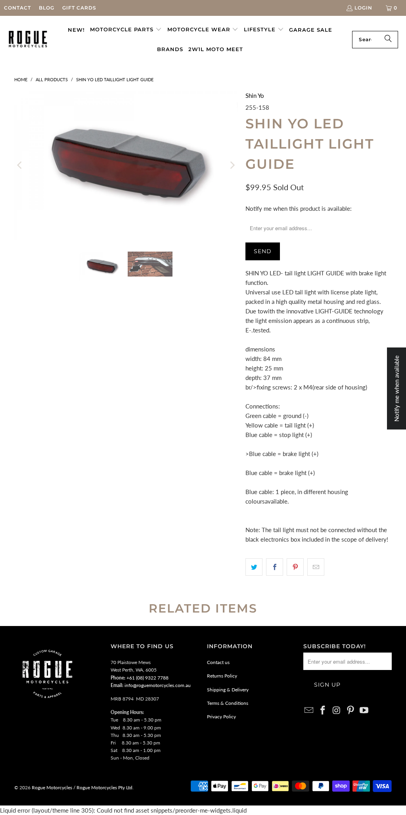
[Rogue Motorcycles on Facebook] (323, 711)
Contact (17, 8)
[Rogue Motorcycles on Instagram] (337, 711)
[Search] (388, 39)
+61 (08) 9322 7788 (147, 678)
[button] (126, 30)
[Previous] (20, 165)
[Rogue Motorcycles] (28, 39)
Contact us (218, 662)
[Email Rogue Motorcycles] (309, 711)
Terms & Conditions (227, 703)
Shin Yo (254, 95)
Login (363, 8)
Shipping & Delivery (228, 690)
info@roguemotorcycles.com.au (157, 685)
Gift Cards (79, 8)
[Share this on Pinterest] (295, 567)
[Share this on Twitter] (253, 567)
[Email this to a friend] (315, 567)
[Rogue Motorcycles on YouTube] (364, 711)
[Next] (231, 165)
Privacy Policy (221, 717)
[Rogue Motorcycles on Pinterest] (350, 711)
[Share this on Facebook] (274, 567)
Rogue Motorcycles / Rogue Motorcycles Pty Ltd (81, 787)
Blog (46, 8)
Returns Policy (222, 676)
